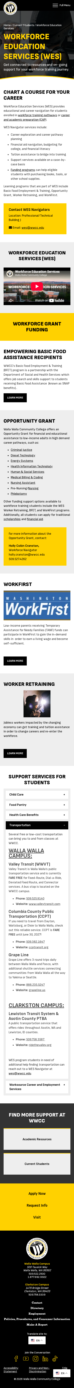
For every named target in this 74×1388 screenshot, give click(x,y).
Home (7, 25)
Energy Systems (22, 461)
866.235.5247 (35, 985)
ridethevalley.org (40, 1045)
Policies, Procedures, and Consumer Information (37, 1319)
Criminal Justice (21, 450)
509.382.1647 (35, 942)
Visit (37, 1217)
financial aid (35, 519)
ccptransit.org (38, 947)
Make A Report (37, 1324)
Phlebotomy (19, 494)
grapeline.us (37, 990)
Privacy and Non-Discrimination (39, 1369)
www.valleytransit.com (44, 904)
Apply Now (37, 1193)
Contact (37, 1303)
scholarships (12, 519)
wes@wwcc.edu (33, 228)
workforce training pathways (37, 115)
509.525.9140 (35, 898)
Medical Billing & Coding (27, 477)
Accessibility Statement (11, 1369)
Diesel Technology (23, 455)
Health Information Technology (32, 466)
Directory (37, 1308)
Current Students (23, 25)
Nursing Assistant (23, 483)
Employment (37, 1313)
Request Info (37, 1205)
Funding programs (23, 170)
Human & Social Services (27, 472)
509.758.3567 (35, 1039)
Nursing (33, 488)
